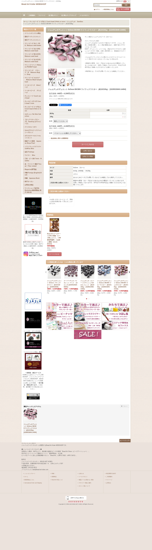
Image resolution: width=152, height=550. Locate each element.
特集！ (53, 473)
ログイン (97, 9)
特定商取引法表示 (111, 473)
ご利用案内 (109, 476)
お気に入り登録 (88, 156)
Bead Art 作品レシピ (57, 479)
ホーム (26, 476)
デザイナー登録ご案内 (85, 483)
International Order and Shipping (33, 483)
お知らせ (81, 473)
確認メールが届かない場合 (86, 479)
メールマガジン (83, 476)
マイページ (109, 479)
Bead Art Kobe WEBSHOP (33, 4)
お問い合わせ (87, 151)
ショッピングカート (29, 473)
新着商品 (54, 476)
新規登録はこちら (109, 9)
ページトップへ (126, 440)
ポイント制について (84, 486)
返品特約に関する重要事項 (59, 138)
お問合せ (108, 483)
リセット (125, 406)
